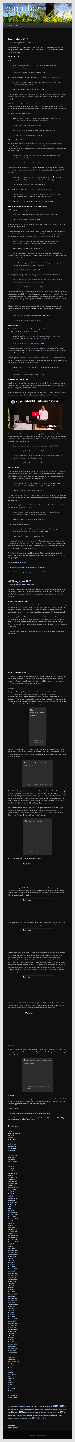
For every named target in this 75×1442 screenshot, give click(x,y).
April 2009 (11, 1265)
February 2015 (12, 1177)
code (27, 1406)
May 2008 (11, 1288)
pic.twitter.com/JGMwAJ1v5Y (43, 197)
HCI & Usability (60, 1118)
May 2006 (11, 1338)
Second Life (11, 1389)
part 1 (37, 350)
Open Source (38, 572)
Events (10, 1368)
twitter (10, 1393)
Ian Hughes (11, 1159)
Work (48, 1418)
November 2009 (12, 1252)
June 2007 (11, 1311)
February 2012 (12, 1229)
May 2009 (11, 1263)
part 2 (44, 350)
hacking (46, 1409)
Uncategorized (12, 1395)
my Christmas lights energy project (55, 692)
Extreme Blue (32, 1409)
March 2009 (11, 1267)
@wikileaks (49, 486)
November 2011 (12, 1231)
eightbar (31, 572)
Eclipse (21, 808)
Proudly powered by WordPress (37, 1435)
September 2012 (13, 1219)
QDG (9, 1387)
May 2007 (11, 1313)
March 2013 (11, 1211)
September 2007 (13, 1304)
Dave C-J (55, 791)
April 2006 (11, 1340)
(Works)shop (18, 1052)
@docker (20, 279)
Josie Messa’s (30, 683)
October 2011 (12, 1233)
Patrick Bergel (12, 952)
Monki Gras (12, 47)
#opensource (32, 180)
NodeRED (38, 754)
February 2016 (12, 1173)
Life (9, 1376)
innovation (26, 1412)
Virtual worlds (12, 1397)
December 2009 (12, 1250)
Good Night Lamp (53, 699)
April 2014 (11, 1196)
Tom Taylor (39, 890)
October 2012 (12, 1217)
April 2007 (11, 1315)
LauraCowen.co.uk (43, 567)
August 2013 (12, 1204)
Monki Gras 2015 (18, 39)
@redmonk (35, 82)
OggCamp (39, 1052)
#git (16, 180)
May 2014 (11, 1194)
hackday (41, 1409)
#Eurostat (16, 197)
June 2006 (11, 1336)
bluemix (23, 1406)
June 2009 (11, 1261)
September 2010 (13, 1242)
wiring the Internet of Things (55, 752)
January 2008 (12, 1296)
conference (32, 1118)
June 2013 (11, 1206)
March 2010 (11, 1248)
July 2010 (11, 1244)
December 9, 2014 (47, 201)
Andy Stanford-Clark (14, 1133)
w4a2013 (32, 1418)
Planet (15, 572)
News (9, 1380)
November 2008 (12, 1275)
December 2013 (12, 1202)
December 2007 (12, 1298)
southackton (44, 1415)
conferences (12, 1366)
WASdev (44, 572)
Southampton (51, 1415)
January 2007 (12, 1321)
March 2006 (11, 1342)
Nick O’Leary (26, 749)
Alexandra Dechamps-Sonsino (18, 697)
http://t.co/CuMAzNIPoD (26, 197)
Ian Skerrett (12, 808)
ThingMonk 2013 (20, 589)
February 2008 (12, 1294)
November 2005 (12, 1348)
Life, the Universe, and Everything (37, 1412)
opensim (19, 1415)
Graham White (12, 1140)
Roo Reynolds (12, 1162)
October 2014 (12, 1185)
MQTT (53, 793)
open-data (14, 1415)
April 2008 (11, 1290)
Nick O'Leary (12, 1148)
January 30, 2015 (39, 287)
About (16, 25)
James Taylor (12, 1142)
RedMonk (32, 631)
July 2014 (11, 1192)
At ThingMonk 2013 (19, 581)
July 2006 (11, 1333)
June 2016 (11, 1171)
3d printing (11, 1359)
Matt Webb (11, 922)
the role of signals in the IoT (32, 858)
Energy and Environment (48, 1118)
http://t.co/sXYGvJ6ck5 (51, 446)
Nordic (56, 50)
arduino (19, 1406)
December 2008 (12, 1273)
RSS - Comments (13, 1427)
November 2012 (12, 1215)
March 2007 (11, 1317)
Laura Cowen (29, 43)
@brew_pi (31, 446)
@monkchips (17, 68)
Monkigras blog (39, 167)
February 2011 (12, 1238)
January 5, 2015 (40, 185)
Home (10, 25)
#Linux (20, 180)
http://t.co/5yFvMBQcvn (34, 338)
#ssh (59, 177)
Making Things (15, 1119)
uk (62, 1415)
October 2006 (12, 1327)
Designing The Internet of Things (42, 1049)
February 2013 (12, 1213)
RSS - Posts (11, 1425)
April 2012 (11, 1225)
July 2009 (11, 1258)
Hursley (10, 1372)
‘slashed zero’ (29, 50)
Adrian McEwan (25, 1049)
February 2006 (12, 1344)
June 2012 (11, 1221)
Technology (21, 572)
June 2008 (11, 1285)
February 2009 (12, 1269)
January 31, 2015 (39, 89)
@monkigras (27, 82)
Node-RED (11, 1382)
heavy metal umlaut (14, 50)
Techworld (31, 348)
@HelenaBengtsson (45, 483)
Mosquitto (42, 815)
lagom (23, 253)
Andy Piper (11, 858)
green (37, 1409)
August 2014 (12, 1190)
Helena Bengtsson (14, 476)
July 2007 (11, 1308)
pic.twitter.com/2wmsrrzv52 (51, 130)
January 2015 (12, 1179)
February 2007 (12, 1319)
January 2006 (12, 1346)
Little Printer (34, 922)
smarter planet (37, 1415)
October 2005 (12, 1350)
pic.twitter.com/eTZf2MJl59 (51, 215)
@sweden (46, 367)
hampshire (51, 1409)
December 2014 (12, 1181)
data (38, 1406)
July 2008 (11, 1283)
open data (28, 471)
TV (60, 1415)
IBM (9, 1119)
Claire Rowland (47, 1003)
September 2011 (13, 1235)
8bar (9, 1406)
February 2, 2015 (40, 73)
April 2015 (11, 1175)
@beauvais (16, 512)
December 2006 (12, 1323)
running (23, 1415)
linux (48, 1412)
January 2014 (12, 1200)
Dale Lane (11, 1138)
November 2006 (12, 1325)
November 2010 (12, 1240)
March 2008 (11, 1292)
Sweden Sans (61, 543)
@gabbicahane (43, 180)
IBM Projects (12, 1374)
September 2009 (13, 1254)
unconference (20, 1418)
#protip (29, 121)
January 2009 (12, 1271)
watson (43, 1418)
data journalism (56, 473)
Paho (30, 810)
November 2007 (12, 1300)
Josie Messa (12, 1144)
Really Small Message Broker (17, 815)
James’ (12, 113)
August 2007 (12, 1306)
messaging (11, 1378)
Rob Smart (11, 1150)
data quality (43, 1406)
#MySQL (25, 180)
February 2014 (12, 1198)
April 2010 (11, 1246)
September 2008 (13, 1279)
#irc (14, 180)
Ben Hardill (11, 1136)
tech (57, 1415)
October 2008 (12, 1277)
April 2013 (11, 1208)
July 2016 (11, 1169)
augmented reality (13, 1362)
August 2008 (12, 1281)
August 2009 (12, 1256)
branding (11, 1364)
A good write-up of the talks (19, 562)
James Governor (21, 631)
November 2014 (12, 1183)
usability (27, 1418)
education (49, 1406)
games (10, 1370)
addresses (14, 1406)
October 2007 (12, 1302)
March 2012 (11, 1227)
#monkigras (28, 65)
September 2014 (13, 1188)
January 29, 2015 (36, 125)
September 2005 (13, 1352)
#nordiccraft (38, 130)
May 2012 (11, 1223)
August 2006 (12, 1331)
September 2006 (13, 1329)
